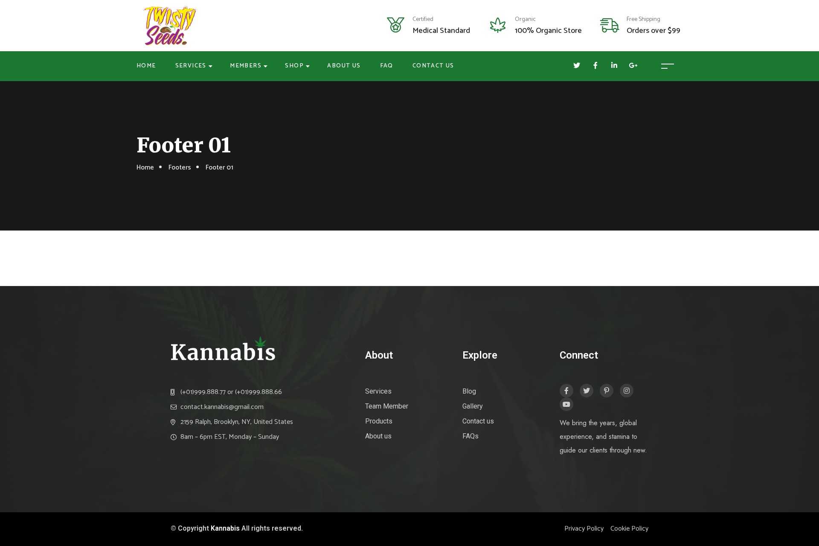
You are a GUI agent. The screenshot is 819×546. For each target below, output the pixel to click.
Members (245, 66)
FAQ (386, 66)
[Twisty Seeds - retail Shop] (169, 25)
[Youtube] (566, 404)
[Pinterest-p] (606, 390)
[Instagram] (626, 390)
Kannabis (225, 528)
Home (146, 66)
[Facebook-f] (566, 390)
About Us (343, 66)
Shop (294, 66)
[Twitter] (586, 390)
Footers (179, 167)
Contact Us (433, 66)
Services (190, 66)
